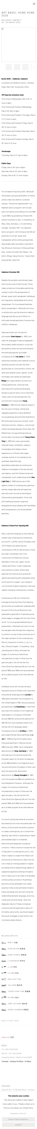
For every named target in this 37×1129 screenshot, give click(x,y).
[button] (9, 67)
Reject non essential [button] (18, 1119)
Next (34, 67)
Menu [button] (33, 4)
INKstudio (12, 3)
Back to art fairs (10, 1021)
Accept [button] (18, 1125)
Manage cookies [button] (18, 1113)
